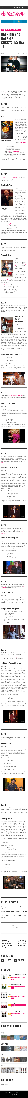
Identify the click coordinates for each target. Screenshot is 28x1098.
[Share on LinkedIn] (23, 53)
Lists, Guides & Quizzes (10, 29)
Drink (3, 29)
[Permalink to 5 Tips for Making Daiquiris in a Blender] (23, 1048)
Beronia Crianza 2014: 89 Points (15, 1011)
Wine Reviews (22, 977)
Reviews (16, 977)
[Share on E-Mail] (26, 53)
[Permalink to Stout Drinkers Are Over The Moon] (17, 1037)
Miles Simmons (4, 917)
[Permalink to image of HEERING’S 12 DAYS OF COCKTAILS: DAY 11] (14, 64)
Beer (2, 1033)
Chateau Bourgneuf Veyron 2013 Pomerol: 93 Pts (17, 993)
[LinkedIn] (19, 7)
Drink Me (2, 53)
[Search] (3, 7)
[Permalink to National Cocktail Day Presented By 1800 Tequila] (7, 1048)
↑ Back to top (14, 1095)
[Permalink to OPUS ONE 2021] (7, 1070)
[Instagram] (17, 7)
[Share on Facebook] (18, 53)
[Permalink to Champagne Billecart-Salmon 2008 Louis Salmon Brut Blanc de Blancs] (17, 1070)
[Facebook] (14, 7)
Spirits (3, 1055)
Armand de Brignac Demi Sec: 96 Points (17, 1003)
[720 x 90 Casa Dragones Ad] (14, 21)
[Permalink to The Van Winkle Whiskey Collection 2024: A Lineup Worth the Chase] (17, 1059)
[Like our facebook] (15, 960)
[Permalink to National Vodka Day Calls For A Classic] (17, 1048)
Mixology (18, 29)
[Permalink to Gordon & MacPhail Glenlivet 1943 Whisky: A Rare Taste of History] (7, 1059)
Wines (12, 979)
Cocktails (4, 1044)
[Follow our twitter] (2, 960)
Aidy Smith (3, 913)
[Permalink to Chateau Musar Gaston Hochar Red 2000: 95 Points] (4, 976)
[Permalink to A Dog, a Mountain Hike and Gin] (23, 1059)
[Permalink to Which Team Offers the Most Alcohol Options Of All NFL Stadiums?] (23, 1037)
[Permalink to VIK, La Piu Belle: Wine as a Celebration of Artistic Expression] (23, 1070)
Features (17, 1004)
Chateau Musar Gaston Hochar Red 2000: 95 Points (17, 974)
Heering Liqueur (5, 92)
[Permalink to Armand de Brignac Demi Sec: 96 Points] (4, 1005)
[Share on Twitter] (21, 53)
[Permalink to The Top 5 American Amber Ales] (7, 1037)
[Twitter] (22, 7)
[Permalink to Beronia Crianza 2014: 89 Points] (4, 1014)
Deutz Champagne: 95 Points (14, 984)
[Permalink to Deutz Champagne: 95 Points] (4, 986)
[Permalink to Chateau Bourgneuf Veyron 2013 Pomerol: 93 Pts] (4, 995)
